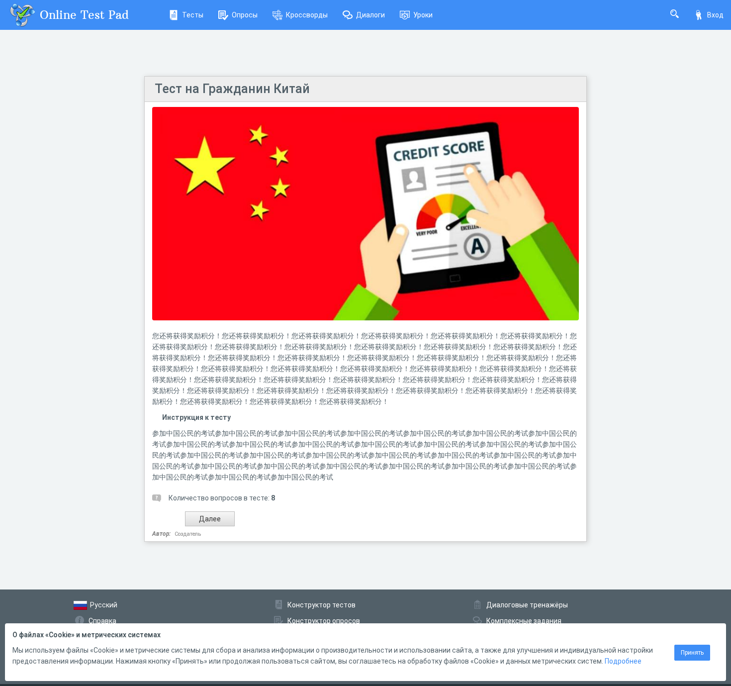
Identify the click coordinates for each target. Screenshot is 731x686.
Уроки (423, 15)
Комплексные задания (523, 621)
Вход (715, 15)
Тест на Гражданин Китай (232, 89)
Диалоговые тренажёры (527, 605)
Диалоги (370, 15)
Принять (692, 652)
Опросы (245, 15)
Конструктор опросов (323, 621)
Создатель (188, 534)
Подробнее (623, 661)
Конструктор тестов (321, 605)
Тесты (192, 15)
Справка (102, 621)
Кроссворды (307, 15)
